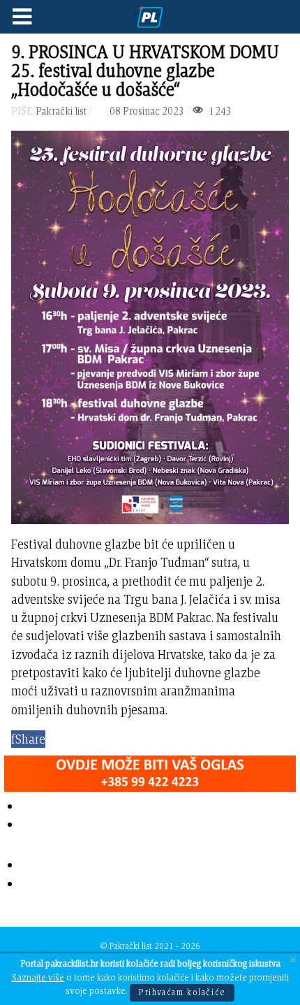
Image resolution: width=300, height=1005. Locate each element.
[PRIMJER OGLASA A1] (150, 770)
